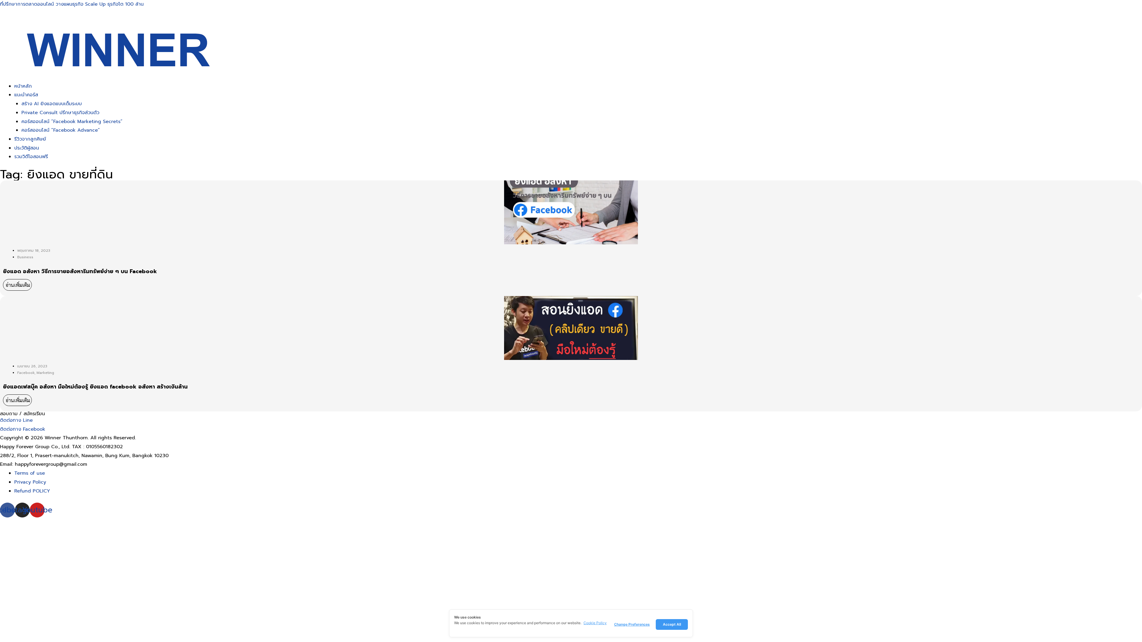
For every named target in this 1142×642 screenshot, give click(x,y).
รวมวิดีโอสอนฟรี (31, 156)
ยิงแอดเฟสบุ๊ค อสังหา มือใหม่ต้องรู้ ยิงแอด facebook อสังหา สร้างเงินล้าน (95, 387)
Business (25, 257)
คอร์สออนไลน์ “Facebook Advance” (60, 130)
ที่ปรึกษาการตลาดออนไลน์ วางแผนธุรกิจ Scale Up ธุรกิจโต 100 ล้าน (72, 4)
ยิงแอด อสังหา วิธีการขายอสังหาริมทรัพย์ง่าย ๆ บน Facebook (80, 271)
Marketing (45, 372)
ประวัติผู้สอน (26, 148)
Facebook (25, 372)
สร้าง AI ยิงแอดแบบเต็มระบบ (51, 103)
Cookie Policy (595, 623)
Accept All (672, 624)
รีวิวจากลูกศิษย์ (30, 139)
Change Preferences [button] (632, 624)
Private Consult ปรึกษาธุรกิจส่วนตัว (60, 112)
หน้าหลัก (23, 86)
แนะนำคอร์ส (26, 94)
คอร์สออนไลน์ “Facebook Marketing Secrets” (72, 121)
